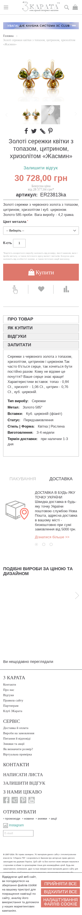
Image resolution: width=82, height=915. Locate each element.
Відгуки (8, 695)
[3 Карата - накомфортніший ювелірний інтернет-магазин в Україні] (41, 7)
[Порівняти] (66, 289)
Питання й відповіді (16, 738)
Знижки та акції (13, 743)
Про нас (8, 689)
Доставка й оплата (15, 728)
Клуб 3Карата (12, 711)
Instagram (16, 825)
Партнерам (11, 705)
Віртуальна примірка (17, 754)
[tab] (41, 319)
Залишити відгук (41, 168)
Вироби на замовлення (18, 733)
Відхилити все (60, 891)
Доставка (61, 479)
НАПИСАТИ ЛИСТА (23, 774)
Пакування (22, 479)
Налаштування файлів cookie (60, 902)
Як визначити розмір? (18, 749)
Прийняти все (60, 883)
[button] (50, 115)
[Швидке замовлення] (15, 289)
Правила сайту (13, 700)
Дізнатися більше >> (52, 537)
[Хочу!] (40, 289)
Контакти (9, 684)
